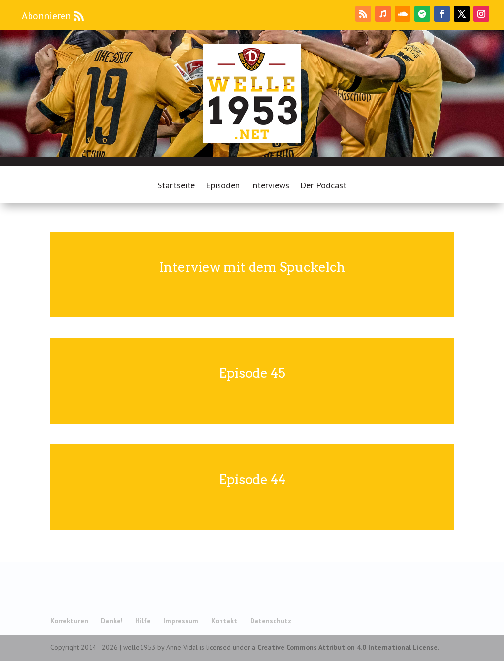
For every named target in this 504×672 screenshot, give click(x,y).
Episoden (223, 186)
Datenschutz (270, 620)
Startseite (176, 186)
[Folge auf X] (462, 14)
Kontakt (224, 620)
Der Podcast (323, 186)
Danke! (112, 620)
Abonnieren (46, 15)
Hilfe (143, 620)
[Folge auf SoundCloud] (402, 14)
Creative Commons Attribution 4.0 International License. (348, 647)
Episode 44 (252, 479)
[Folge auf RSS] (363, 14)
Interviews (270, 186)
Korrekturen (69, 620)
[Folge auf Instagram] (481, 14)
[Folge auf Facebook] (442, 14)
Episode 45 (252, 373)
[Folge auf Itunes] (383, 14)
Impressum (180, 620)
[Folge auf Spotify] (422, 14)
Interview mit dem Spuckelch (252, 267)
